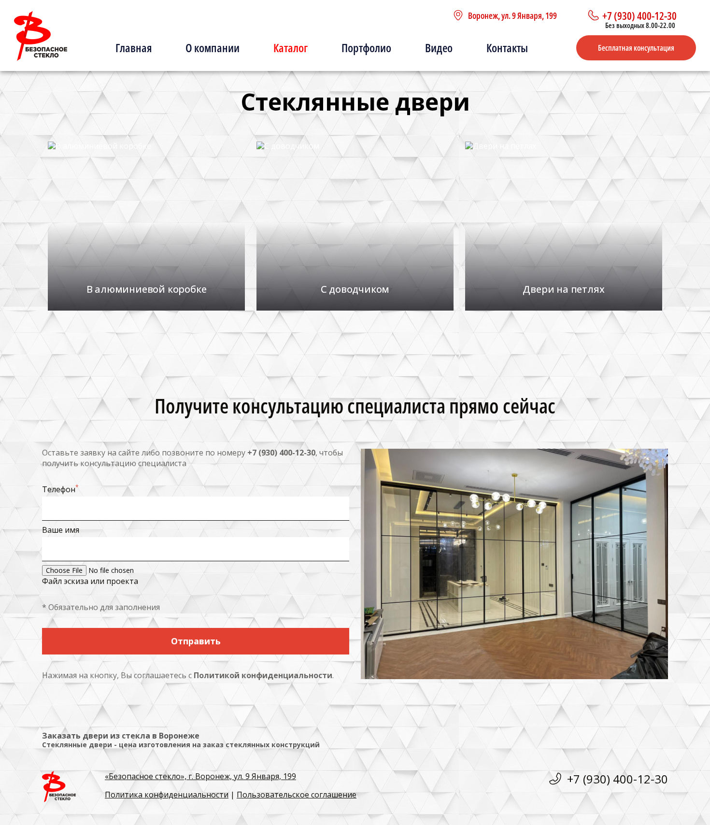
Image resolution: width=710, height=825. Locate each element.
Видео (439, 48)
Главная (133, 48)
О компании (212, 48)
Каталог (290, 48)
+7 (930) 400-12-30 (281, 452)
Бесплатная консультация (636, 48)
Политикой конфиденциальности (263, 675)
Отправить (196, 641)
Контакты (507, 48)
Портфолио (366, 48)
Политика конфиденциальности (166, 794)
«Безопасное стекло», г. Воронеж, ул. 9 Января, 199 (200, 776)
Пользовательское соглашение (296, 794)
